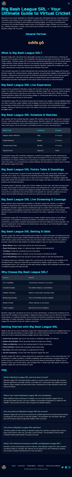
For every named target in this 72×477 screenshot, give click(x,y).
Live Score (21, 466)
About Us (41, 466)
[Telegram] (66, 467)
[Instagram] (69, 467)
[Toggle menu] (69, 3)
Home (14, 466)
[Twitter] (62, 467)
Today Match (31, 466)
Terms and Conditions (53, 466)
